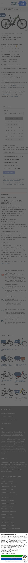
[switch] (25, 561)
